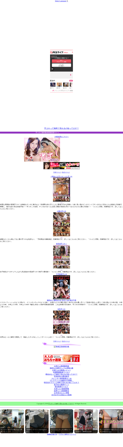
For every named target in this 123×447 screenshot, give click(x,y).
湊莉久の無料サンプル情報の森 (61, 368)
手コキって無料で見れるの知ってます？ (61, 128)
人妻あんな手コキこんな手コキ (61, 176)
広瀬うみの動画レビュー (61, 370)
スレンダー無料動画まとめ (61, 378)
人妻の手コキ (61, 211)
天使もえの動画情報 (61, 389)
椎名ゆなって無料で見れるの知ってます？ (61, 374)
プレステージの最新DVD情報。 (61, 380)
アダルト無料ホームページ (67, 434)
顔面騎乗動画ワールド (61, 372)
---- (61, 202)
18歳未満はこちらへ (61, 137)
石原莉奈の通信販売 (61, 376)
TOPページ (57, 172)
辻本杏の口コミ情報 (61, 393)
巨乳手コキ (61, 309)
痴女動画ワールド (61, 387)
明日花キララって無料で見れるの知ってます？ (61, 382)
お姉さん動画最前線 (61, 366)
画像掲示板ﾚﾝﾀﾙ (52, 434)
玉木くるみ (66, 300)
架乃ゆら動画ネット (61, 384)
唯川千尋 (73, 300)
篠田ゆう (50, 300)
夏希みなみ (57, 300)
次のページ (66, 172)
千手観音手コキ (61, 274)
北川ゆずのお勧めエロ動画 (61, 395)
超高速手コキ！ (61, 244)
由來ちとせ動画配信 (61, 391)
